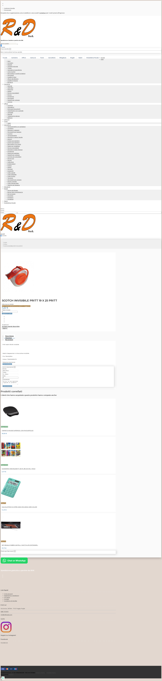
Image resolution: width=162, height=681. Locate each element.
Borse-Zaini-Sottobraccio (15, 192)
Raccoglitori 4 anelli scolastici (16, 73)
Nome (4, 369)
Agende (9, 86)
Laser (9, 123)
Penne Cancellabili (13, 93)
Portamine (10, 96)
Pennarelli (10, 75)
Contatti (6, 599)
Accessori (10, 197)
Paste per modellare (13, 146)
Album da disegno (12, 79)
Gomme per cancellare (14, 157)
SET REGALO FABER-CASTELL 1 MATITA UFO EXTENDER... (20, 545)
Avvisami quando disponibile (10, 326)
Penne (9, 95)
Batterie (9, 118)
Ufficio (6, 103)
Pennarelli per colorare (14, 180)
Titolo (4, 372)
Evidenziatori (11, 164)
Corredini (10, 63)
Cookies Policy (51, 672)
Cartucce (6, 119)
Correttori (10, 128)
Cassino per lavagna (13, 185)
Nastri (6, 201)
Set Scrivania (11, 194)
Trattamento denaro (13, 116)
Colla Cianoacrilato (13, 183)
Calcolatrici (10, 107)
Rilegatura (7, 187)
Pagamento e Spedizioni (11, 595)
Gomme (9, 102)
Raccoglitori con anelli (14, 144)
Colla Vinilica (11, 176)
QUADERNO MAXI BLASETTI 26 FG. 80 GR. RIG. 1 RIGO (18, 469)
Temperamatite (12, 135)
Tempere (10, 178)
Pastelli (9, 65)
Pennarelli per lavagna (14, 132)
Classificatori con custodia (15, 111)
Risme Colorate (12, 181)
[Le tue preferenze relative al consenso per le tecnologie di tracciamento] (3, 678)
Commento (6, 379)
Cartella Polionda (12, 66)
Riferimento (6, 304)
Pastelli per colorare (13, 100)
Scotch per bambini (13, 142)
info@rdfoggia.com (6, 615)
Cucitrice (10, 105)
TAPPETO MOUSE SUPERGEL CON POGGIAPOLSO (17, 430)
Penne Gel (10, 158)
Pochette (10, 196)
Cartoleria (7, 84)
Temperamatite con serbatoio (16, 126)
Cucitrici (9, 134)
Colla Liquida (11, 173)
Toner (6, 121)
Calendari (10, 88)
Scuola (103, 57)
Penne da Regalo (12, 190)
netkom (11, 674)
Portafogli (10, 199)
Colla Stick (10, 162)
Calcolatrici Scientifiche (14, 70)
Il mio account (7, 10)
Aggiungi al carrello (7, 313)
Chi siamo (7, 597)
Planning (10, 89)
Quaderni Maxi (11, 77)
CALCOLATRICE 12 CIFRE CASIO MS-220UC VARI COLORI (19, 507)
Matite (9, 91)
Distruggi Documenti (13, 109)
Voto (4, 376)
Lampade (10, 112)
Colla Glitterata (11, 174)
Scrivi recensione (7, 364)
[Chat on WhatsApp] (14, 563)
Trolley (9, 68)
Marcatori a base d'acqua (14, 150)
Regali (6, 188)
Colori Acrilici (11, 72)
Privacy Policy (40, 672)
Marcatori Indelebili (13, 130)
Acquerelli (10, 171)
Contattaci (42, 13)
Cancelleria (7, 125)
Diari (102, 59)
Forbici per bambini (13, 141)
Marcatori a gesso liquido (15, 137)
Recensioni (9, 340)
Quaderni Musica (12, 80)
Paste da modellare (13, 153)
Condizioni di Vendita (9, 8)
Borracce (10, 82)
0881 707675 (4, 611)
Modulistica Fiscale (10, 203)
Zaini (8, 61)
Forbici (9, 165)
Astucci (9, 139)
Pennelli (10, 169)
